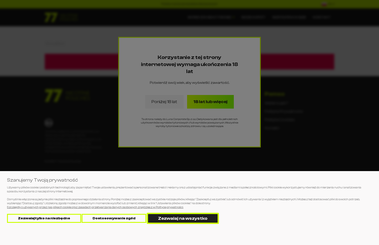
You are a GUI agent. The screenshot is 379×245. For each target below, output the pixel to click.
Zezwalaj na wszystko (182, 218)
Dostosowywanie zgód (114, 218)
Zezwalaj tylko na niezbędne (44, 218)
